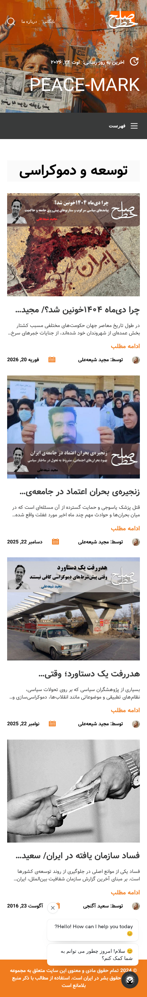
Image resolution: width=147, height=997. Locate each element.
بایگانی (49, 21)
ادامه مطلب (125, 346)
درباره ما (29, 21)
